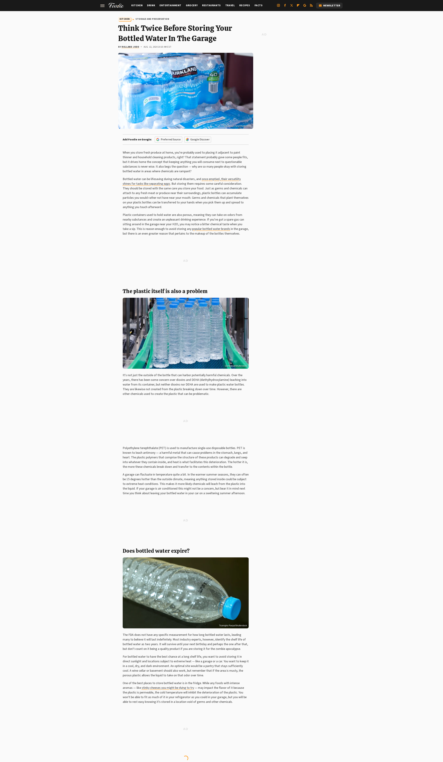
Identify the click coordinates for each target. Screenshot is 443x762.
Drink (151, 5)
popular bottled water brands (211, 229)
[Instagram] (278, 7)
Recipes (244, 5)
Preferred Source (171, 139)
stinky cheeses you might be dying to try (168, 688)
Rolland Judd (130, 46)
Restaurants (211, 5)
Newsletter (331, 5)
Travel (230, 5)
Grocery (192, 5)
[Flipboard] (298, 7)
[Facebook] (285, 7)
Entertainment (170, 5)
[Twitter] (291, 7)
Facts (259, 5)
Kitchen (137, 5)
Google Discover (200, 139)
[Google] (305, 7)
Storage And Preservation (152, 19)
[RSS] (311, 7)
